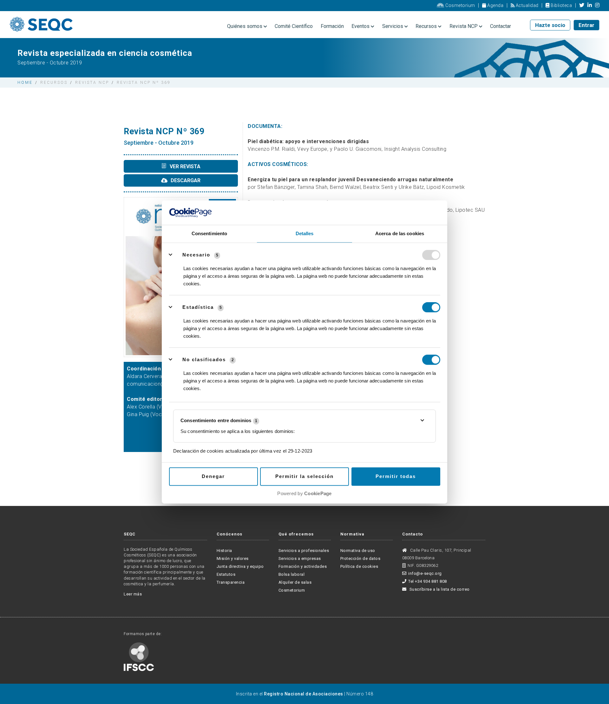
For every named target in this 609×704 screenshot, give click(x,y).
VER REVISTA (184, 166)
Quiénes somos (245, 26)
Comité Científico (294, 26)
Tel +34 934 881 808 (427, 581)
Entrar (586, 25)
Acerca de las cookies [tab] (399, 233)
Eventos (361, 26)
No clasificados (204, 359)
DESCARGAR (184, 180)
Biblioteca (561, 5)
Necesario (196, 254)
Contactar (500, 26)
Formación (332, 26)
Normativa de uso (357, 550)
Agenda (494, 5)
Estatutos (226, 574)
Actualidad (526, 5)
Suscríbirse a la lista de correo (439, 589)
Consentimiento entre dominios (218, 420)
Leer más (133, 594)
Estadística (198, 307)
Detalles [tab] (305, 233)
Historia (224, 550)
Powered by (304, 493)
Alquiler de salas (295, 582)
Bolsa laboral (291, 574)
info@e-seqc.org (425, 573)
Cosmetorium (459, 5)
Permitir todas (396, 476)
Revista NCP (464, 26)
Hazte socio (550, 25)
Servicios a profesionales (303, 550)
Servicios (393, 26)
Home (25, 82)
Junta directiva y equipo (240, 566)
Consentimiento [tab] (209, 233)
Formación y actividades (302, 566)
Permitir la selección (304, 476)
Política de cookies (359, 566)
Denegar (213, 476)
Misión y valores (233, 558)
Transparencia (231, 582)
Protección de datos (360, 558)
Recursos (427, 26)
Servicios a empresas (299, 558)
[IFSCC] (139, 656)
